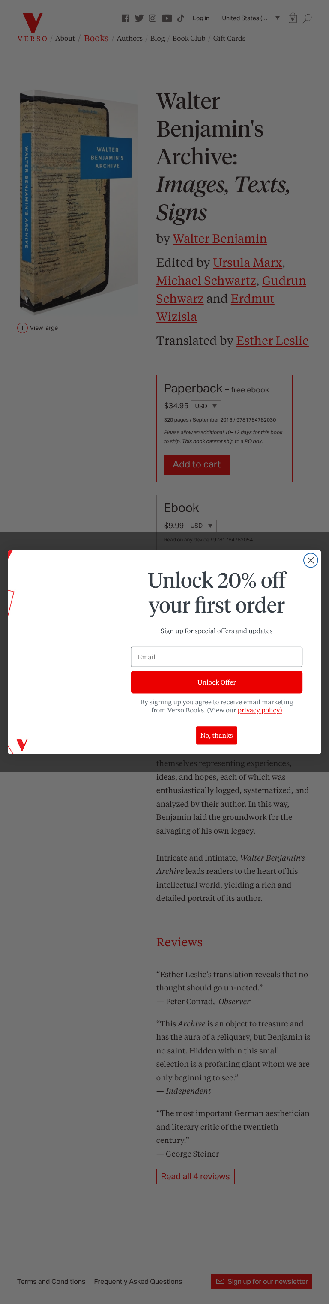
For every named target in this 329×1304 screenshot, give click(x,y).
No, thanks (216, 735)
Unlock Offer (216, 682)
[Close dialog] (311, 560)
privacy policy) (260, 710)
